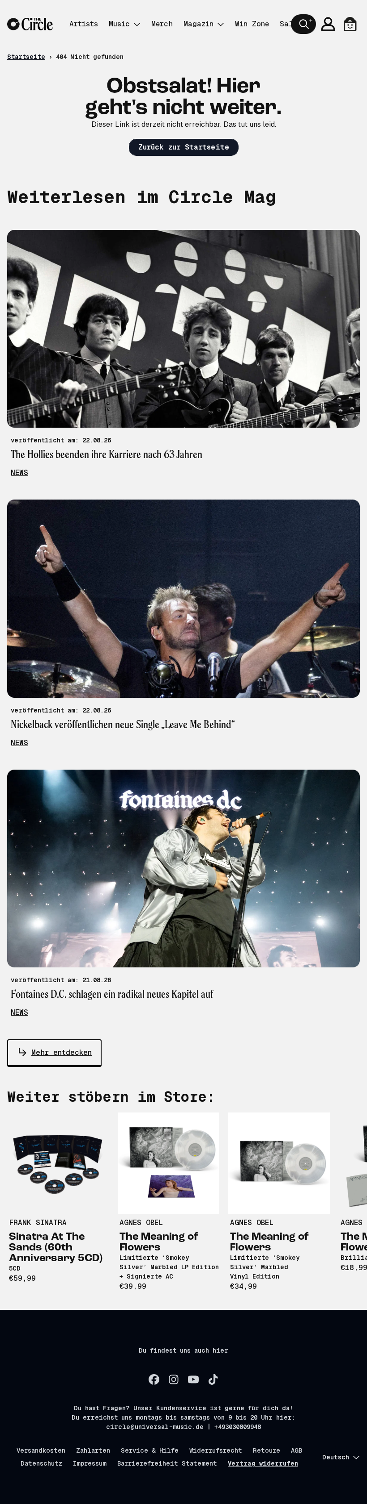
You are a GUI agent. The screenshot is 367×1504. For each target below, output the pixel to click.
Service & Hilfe (150, 1450)
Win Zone (252, 24)
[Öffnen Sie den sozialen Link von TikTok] (213, 1379)
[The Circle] (30, 24)
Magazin (198, 24)
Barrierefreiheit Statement (167, 1463)
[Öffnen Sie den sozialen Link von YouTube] (193, 1379)
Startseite (26, 56)
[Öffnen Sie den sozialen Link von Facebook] (154, 1379)
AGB (296, 1450)
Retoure (266, 1450)
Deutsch (335, 1457)
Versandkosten (41, 1450)
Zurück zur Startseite (183, 147)
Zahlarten (93, 1450)
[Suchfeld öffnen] (303, 24)
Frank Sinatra (38, 1222)
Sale (288, 24)
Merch (162, 24)
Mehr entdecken (61, 1052)
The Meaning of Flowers (158, 1242)
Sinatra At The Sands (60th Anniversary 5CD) (55, 1248)
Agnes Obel (141, 1222)
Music (119, 24)
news (19, 472)
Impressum (90, 1463)
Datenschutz (41, 1463)
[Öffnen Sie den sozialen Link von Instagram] (174, 1379)
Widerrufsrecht (215, 1450)
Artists (83, 24)
